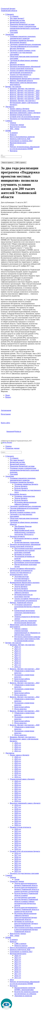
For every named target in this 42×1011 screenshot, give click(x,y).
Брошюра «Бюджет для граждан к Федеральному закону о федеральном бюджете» (24, 103)
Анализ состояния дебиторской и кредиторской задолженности (22, 71)
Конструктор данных (18, 127)
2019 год (17, 661)
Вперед (8, 397)
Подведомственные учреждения (26, 542)
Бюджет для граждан (13, 86)
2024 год (17, 651)
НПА (12, 145)
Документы (9, 107)
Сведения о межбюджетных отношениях (25, 44)
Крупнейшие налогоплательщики (27, 562)
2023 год (17, 653)
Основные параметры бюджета (22, 40)
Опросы (13, 123)
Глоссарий (14, 32)
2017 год (17, 665)
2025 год (17, 649)
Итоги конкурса (20, 681)
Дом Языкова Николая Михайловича (22, 527)
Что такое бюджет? (17, 18)
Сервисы (8, 121)
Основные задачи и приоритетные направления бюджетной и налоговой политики (24, 28)
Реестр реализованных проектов (22, 137)
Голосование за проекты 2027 (21, 141)
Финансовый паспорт (22, 584)
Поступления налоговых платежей (27, 548)
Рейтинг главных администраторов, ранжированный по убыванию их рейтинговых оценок (27, 632)
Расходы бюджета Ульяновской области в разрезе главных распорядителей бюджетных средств (26, 902)
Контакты (13, 151)
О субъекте (14, 16)
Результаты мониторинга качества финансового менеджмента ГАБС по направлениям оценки (27, 639)
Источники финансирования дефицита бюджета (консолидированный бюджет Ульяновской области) (25, 916)
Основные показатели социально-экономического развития (23, 37)
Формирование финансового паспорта (24, 78)
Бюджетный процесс (18, 22)
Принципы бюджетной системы (22, 24)
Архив (16, 879)
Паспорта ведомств (17, 64)
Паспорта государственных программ (24, 119)
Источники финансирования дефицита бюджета (25, 503)
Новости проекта (7, 162)
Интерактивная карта (18, 143)
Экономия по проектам (23, 996)
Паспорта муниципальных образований (25, 66)
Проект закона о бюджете (19, 109)
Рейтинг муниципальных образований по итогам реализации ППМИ (25, 148)
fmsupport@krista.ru (13, 431)
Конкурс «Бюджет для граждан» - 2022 (24, 94)
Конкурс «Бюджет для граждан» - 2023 (24, 92)
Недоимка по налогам (22, 554)
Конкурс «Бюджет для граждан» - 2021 (24, 97)
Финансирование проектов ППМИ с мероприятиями (24, 989)
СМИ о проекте (20, 162)
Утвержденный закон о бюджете (22, 111)
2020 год (17, 659)
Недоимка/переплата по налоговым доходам (23, 595)
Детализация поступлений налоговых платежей (24, 551)
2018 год (17, 663)
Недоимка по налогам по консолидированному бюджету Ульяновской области (26, 923)
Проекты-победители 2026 (20, 139)
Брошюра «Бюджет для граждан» (22, 88)
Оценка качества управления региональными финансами (25, 622)
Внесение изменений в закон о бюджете (25, 113)
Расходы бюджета (21, 488)
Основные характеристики (24, 496)
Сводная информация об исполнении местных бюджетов (24, 47)
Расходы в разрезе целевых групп (23, 50)
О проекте (14, 133)
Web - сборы (14, 129)
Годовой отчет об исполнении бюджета (25, 117)
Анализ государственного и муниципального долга (20, 75)
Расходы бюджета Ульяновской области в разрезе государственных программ (26, 895)
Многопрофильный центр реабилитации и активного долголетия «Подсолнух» (24, 532)
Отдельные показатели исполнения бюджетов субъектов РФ (27, 607)
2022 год (17, 655)
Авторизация (6, 410)
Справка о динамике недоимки (26, 560)
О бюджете (9, 14)
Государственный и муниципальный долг (22, 579)
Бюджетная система (17, 20)
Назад (7, 395)
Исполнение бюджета (18, 42)
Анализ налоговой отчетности (21, 68)
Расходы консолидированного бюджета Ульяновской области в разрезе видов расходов (26, 909)
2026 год (17, 647)
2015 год (17, 978)
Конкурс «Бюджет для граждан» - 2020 (24, 99)
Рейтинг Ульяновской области (21, 80)
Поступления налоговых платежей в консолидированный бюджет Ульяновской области (27, 929)
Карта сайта (5, 423)
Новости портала (20, 945)
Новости (13, 135)
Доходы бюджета (20, 486)
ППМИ (8, 131)
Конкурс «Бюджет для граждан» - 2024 (24, 90)
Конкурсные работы (22, 679)
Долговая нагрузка (21, 576)
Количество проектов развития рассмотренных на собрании (26, 993)
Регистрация (6, 414)
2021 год (17, 657)
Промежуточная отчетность (20, 115)
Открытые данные (17, 125)
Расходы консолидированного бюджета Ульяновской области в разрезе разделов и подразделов (26, 889)
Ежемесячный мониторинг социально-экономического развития (24, 613)
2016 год (17, 667)
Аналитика (9, 34)
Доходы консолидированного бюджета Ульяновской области (26, 884)
